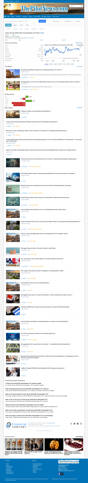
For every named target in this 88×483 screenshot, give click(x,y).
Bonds (33, 166)
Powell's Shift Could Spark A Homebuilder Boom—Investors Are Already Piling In (45, 321)
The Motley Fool (25, 77)
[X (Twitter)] (71, 425)
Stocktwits (9, 126)
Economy (36, 89)
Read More (79, 107)
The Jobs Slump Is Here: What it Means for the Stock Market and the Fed (42, 258)
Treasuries (41, 29)
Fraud (40, 166)
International (34, 29)
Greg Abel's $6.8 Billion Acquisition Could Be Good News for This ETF (42, 70)
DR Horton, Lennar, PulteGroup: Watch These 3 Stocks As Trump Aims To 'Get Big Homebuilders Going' (37, 130)
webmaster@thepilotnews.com (68, 470)
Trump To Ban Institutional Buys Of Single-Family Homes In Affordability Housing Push (32, 121)
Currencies (26, 29)
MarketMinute (25, 166)
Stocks (15, 25)
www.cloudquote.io (51, 423)
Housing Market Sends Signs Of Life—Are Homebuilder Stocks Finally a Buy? (44, 209)
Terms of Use (32, 478)
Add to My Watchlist (30, 38)
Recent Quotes (56, 21)
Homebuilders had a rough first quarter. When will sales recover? (37, 86)
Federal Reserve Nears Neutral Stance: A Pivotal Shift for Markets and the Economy (45, 197)
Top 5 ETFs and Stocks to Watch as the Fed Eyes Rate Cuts (38, 333)
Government (18, 126)
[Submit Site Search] (81, 6)
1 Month (55, 64)
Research (64, 40)
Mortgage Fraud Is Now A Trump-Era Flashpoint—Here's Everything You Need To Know (47, 295)
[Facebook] (74, 425)
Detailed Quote (79, 42)
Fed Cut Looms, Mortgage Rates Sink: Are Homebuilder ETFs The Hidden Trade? (45, 233)
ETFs (21, 25)
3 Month (60, 64)
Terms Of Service (56, 426)
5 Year (72, 64)
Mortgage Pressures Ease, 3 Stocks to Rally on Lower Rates (39, 248)
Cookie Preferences (12, 480)
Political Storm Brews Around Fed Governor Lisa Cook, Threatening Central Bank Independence (49, 159)
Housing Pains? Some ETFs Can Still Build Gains (35, 283)
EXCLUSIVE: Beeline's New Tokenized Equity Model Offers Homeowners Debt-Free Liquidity (48, 173)
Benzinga (24, 217)
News (21, 29)
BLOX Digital (74, 478)
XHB (41, 33)
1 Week (51, 64)
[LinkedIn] (77, 425)
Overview (15, 29)
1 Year (64, 64)
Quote (19, 40)
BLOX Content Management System (63, 478)
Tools (27, 25)
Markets (8, 25)
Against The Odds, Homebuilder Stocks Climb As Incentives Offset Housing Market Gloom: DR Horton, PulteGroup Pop (41, 150)
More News (79, 66)
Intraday (46, 64)
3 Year (68, 64)
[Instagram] (81, 425)
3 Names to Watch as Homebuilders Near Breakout (36, 111)
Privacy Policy (48, 426)
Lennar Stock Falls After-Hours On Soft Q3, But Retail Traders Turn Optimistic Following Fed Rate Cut (51, 221)
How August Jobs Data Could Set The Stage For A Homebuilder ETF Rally (43, 270)
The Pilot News (15, 478)
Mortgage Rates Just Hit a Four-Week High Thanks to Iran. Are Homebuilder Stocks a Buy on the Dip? (51, 82)
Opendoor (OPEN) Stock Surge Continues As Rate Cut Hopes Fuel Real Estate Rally (45, 307)
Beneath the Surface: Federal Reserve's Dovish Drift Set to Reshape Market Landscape (46, 185)
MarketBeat (24, 117)
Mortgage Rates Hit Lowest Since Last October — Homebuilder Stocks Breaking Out (46, 344)
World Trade (41, 266)
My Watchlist (68, 21)
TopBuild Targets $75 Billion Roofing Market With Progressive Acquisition (43, 368)
